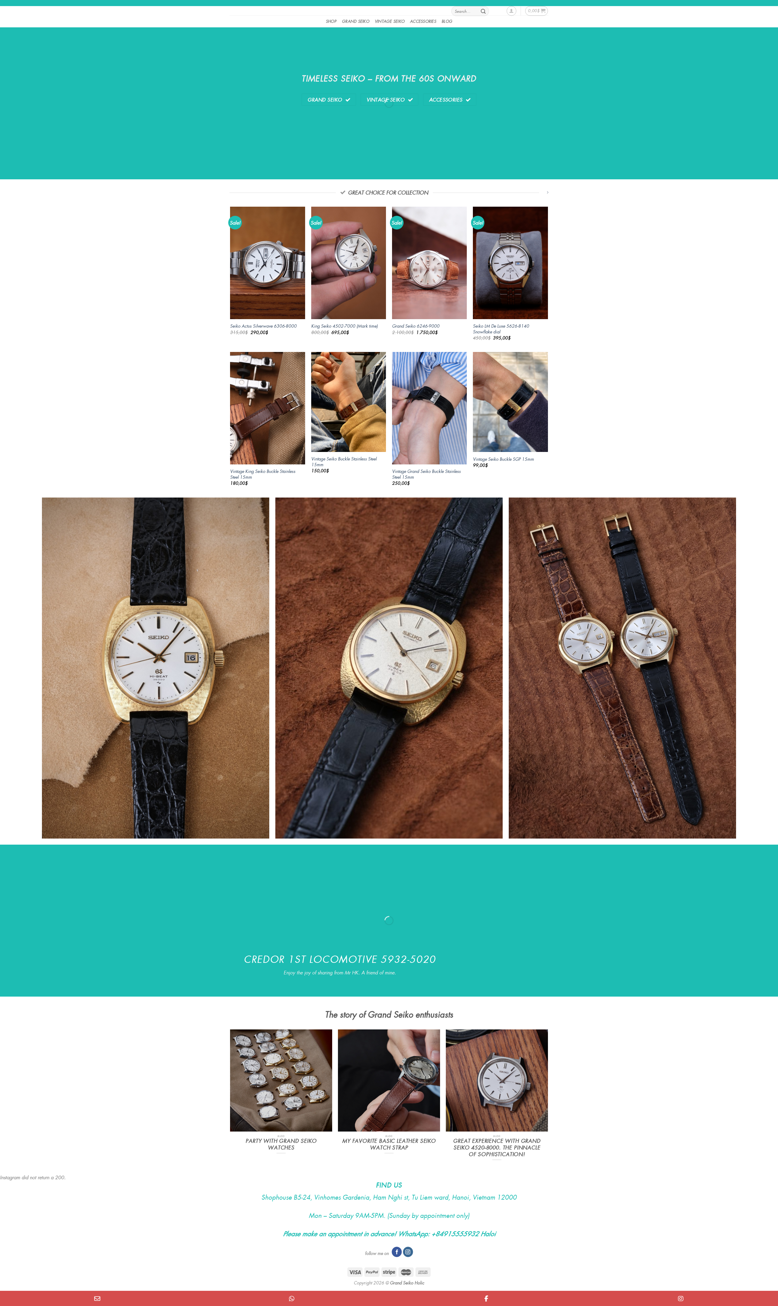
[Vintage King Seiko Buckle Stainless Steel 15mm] (267, 408)
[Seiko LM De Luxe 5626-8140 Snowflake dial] (510, 263)
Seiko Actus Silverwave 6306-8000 (263, 326)
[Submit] (483, 11)
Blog (447, 21)
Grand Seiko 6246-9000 (415, 326)
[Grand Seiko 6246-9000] (429, 263)
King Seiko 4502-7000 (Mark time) (344, 326)
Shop (331, 21)
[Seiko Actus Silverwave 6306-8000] (267, 263)
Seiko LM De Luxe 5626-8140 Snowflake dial (501, 328)
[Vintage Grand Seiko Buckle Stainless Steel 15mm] (429, 408)
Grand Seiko (355, 21)
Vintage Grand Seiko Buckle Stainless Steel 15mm (426, 474)
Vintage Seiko (389, 21)
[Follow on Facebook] (397, 1252)
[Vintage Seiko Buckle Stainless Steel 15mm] (348, 402)
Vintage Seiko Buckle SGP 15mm (503, 459)
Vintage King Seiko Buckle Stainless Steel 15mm (262, 474)
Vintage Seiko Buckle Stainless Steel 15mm (344, 461)
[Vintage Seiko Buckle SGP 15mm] (510, 402)
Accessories (423, 21)
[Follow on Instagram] (408, 1252)
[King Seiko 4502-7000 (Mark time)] (348, 263)
